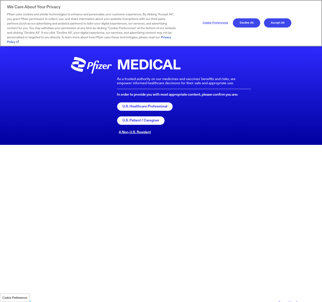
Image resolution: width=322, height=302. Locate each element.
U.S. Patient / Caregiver (140, 120)
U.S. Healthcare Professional (144, 106)
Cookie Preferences (14, 297)
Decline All (246, 23)
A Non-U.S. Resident (135, 132)
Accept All (277, 23)
